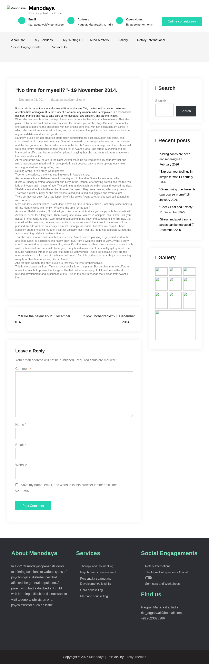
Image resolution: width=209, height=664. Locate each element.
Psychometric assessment (98, 572)
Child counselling (91, 590)
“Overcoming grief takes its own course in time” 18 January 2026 (177, 194)
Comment (23, 368)
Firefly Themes (135, 657)
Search (160, 101)
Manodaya (41, 8)
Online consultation (182, 21)
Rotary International (151, 40)
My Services (44, 40)
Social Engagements (26, 47)
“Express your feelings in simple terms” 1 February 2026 (176, 177)
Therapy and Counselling (96, 566)
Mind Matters (99, 40)
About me (18, 40)
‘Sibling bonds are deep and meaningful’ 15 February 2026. (174, 159)
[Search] (198, 54)
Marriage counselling (94, 596)
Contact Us (59, 47)
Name (20, 424)
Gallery (123, 40)
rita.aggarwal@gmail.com (68, 99)
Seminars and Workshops (162, 583)
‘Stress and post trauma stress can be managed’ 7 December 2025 (176, 224)
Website (21, 465)
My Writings (71, 40)
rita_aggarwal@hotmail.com (46, 24)
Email (20, 445)
